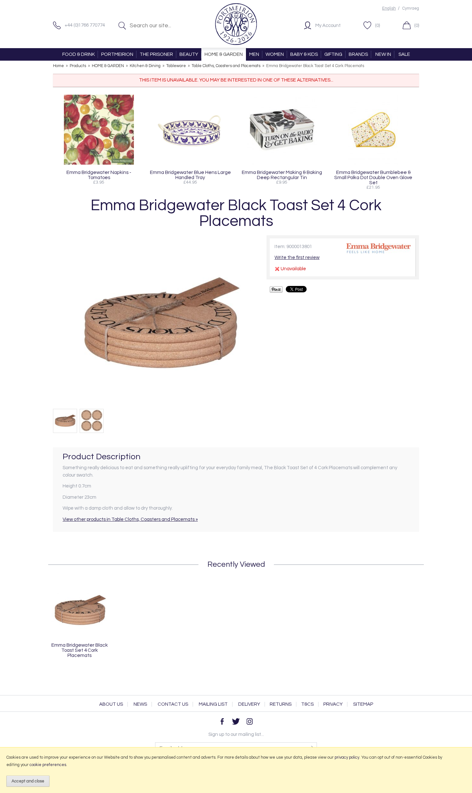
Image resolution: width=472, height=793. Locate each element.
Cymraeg (410, 8)
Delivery (249, 704)
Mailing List (213, 704)
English (389, 8)
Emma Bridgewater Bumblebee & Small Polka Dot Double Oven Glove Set (373, 177)
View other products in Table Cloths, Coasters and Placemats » (130, 519)
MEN (254, 54)
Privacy (333, 704)
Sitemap (363, 704)
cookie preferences (48, 765)
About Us (111, 704)
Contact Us (173, 704)
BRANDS (358, 54)
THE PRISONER (156, 54)
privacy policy (347, 757)
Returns (281, 704)
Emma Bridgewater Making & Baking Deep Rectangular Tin (282, 175)
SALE (404, 54)
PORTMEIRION (117, 54)
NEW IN (383, 54)
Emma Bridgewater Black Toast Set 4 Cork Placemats (79, 650)
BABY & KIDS (304, 54)
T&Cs (307, 704)
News (140, 704)
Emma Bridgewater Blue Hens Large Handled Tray (190, 175)
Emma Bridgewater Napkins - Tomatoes (98, 175)
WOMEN (275, 54)
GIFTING (333, 54)
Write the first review (297, 257)
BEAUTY (188, 54)
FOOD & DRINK (78, 54)
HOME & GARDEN (224, 54)
